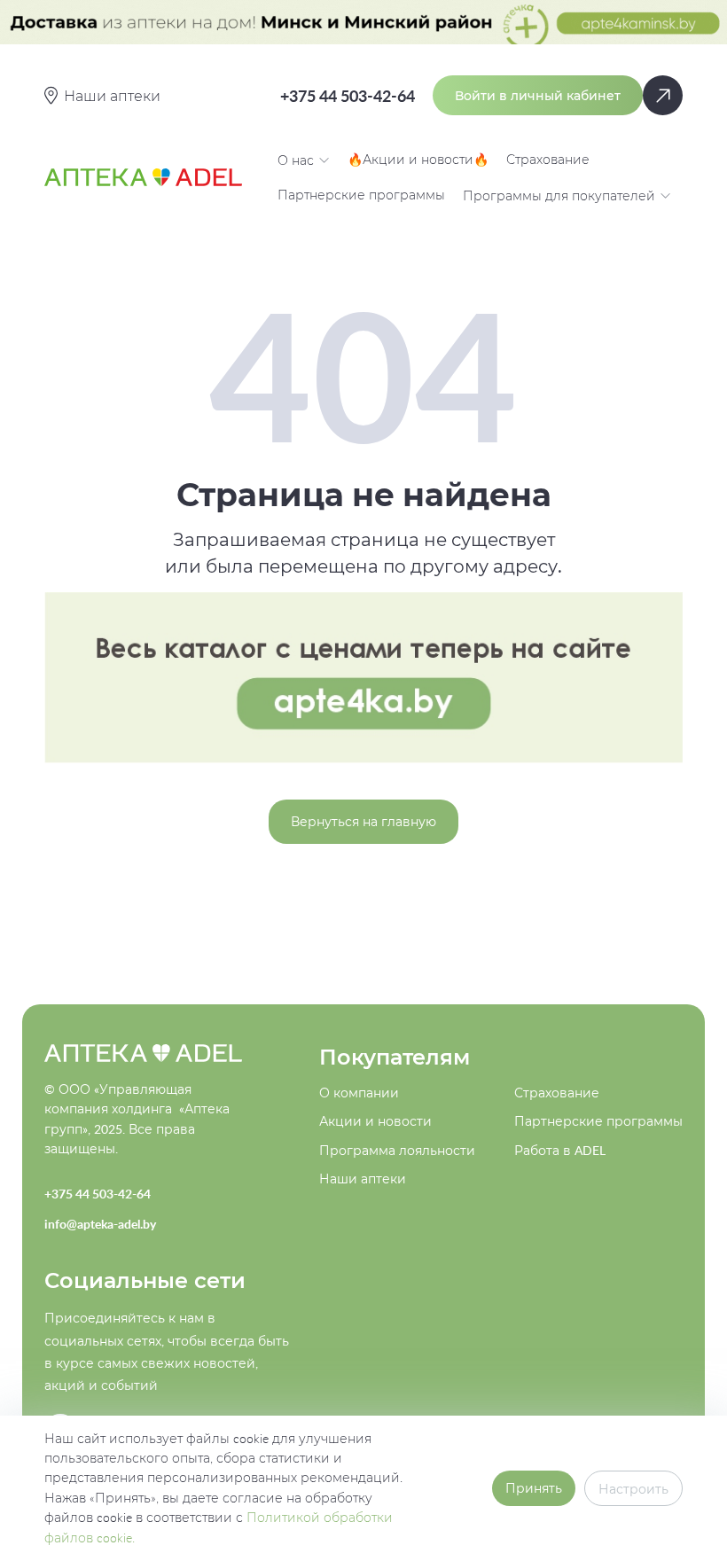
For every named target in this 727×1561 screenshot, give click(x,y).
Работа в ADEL (560, 1150)
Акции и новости (375, 1120)
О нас (296, 160)
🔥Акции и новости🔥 (418, 159)
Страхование (548, 159)
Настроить (633, 1488)
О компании (359, 1092)
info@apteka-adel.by (100, 1223)
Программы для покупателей (559, 195)
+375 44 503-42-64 (347, 95)
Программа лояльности (397, 1150)
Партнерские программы (361, 194)
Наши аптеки (362, 1178)
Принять (533, 1487)
